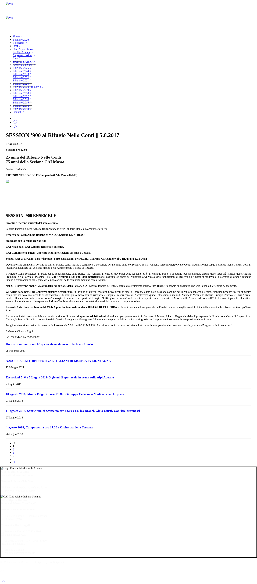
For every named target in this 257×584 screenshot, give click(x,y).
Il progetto (18, 42)
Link (15, 58)
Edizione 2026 (21, 39)
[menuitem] (132, 36)
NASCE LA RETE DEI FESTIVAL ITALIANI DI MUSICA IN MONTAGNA (58, 361)
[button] (15, 118)
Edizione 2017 (21, 96)
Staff (15, 45)
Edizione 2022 (21, 77)
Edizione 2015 (21, 102)
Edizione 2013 (21, 108)
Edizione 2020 (21, 83)
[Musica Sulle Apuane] (128, 16)
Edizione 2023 (21, 74)
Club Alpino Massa (23, 49)
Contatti (17, 111)
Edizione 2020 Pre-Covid (27, 86)
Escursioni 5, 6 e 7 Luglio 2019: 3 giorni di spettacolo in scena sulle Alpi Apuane (60, 377)
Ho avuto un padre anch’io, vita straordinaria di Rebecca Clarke (50, 344)
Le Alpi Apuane (21, 52)
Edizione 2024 (21, 71)
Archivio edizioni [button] (22, 64)
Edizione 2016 (21, 99)
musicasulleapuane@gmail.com (30, 487)
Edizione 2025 (21, 67)
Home (16, 36)
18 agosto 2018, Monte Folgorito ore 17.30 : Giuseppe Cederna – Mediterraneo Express (65, 394)
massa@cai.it (20, 534)
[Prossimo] (14, 462)
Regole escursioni (22, 55)
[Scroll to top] (3, 580)
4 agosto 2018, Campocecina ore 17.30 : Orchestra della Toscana (49, 427)
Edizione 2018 (21, 93)
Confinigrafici (56, 562)
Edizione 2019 (21, 89)
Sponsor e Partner (22, 61)
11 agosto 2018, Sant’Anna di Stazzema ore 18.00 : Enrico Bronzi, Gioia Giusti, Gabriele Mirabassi (73, 411)
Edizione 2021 (21, 80)
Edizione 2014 (21, 105)
